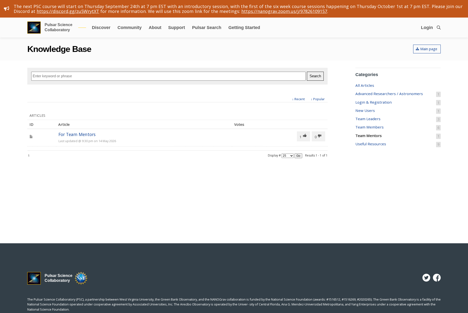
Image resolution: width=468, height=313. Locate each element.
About (155, 27)
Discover (101, 27)
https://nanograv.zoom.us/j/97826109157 (284, 11)
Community (129, 27)
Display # (274, 155)
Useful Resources (397, 144)
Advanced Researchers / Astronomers (397, 94)
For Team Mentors (77, 134)
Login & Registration (397, 102)
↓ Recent (298, 99)
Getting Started (244, 27)
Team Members (397, 127)
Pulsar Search (206, 27)
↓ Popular (318, 99)
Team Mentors (397, 135)
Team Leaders (397, 119)
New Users (397, 110)
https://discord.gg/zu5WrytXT (68, 11)
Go (298, 155)
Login (427, 27)
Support (176, 27)
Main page (428, 49)
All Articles (364, 85)
